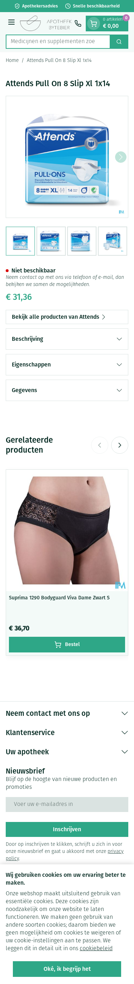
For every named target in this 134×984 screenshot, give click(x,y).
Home (12, 60)
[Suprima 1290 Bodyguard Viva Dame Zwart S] (67, 530)
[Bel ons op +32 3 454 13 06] (77, 23)
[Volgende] (120, 157)
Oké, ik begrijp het (67, 968)
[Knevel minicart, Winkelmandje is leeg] (93, 23)
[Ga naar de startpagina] (45, 23)
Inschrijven (67, 829)
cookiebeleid (96, 949)
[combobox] (58, 42)
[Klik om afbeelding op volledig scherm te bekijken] (67, 157)
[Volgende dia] (119, 445)
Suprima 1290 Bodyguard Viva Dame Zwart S (59, 598)
